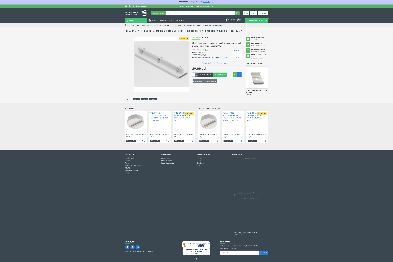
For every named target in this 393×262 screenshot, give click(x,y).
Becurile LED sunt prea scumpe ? (244, 193)
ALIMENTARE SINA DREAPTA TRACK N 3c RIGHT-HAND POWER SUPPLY (184, 134)
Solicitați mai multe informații (205, 81)
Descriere (196, 37)
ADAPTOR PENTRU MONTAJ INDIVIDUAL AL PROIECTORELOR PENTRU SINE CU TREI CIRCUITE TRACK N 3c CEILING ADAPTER (136, 134)
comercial (136, 99)
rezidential (153, 99)
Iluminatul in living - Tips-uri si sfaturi (245, 232)
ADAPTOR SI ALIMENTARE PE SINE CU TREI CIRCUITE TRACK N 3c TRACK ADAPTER (160, 134)
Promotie (206, 2)
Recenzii (205, 37)
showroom (145, 99)
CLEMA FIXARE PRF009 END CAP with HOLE (257, 91)
